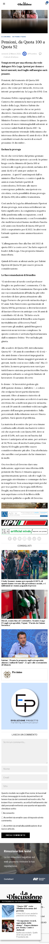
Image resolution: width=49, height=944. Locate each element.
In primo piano (19, 37)
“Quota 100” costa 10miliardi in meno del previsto (26, 908)
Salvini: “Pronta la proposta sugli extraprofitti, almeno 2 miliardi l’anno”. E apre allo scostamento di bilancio (24, 662)
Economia (6, 37)
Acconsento (8, 813)
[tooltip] (10, 539)
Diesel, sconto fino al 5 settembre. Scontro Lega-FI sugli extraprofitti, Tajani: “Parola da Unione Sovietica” (23, 623)
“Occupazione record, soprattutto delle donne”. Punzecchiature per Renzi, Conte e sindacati (27, 925)
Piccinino (33, 54)
